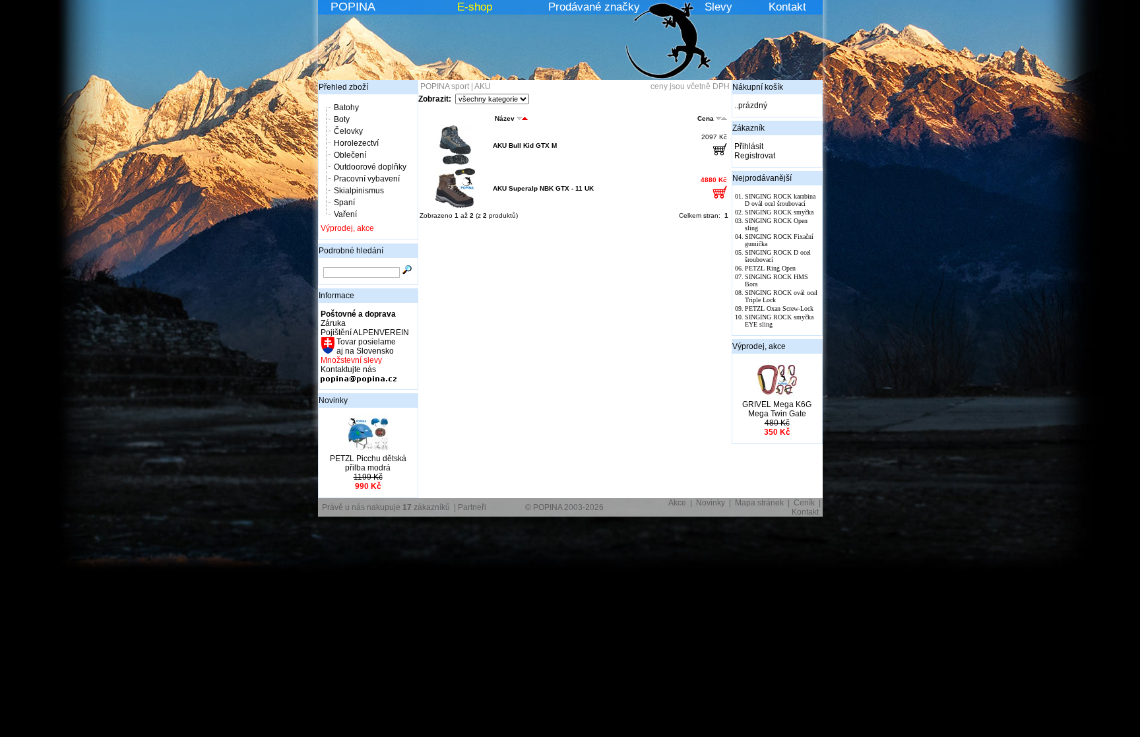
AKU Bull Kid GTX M (525, 145)
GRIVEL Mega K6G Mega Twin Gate (776, 409)
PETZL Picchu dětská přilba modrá (368, 463)
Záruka (333, 323)
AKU (482, 86)
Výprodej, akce (347, 228)
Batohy (346, 107)
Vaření (345, 214)
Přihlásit (748, 146)
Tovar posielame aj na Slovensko (365, 346)
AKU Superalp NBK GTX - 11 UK (543, 188)
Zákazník (748, 128)
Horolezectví (356, 143)
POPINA (353, 6)
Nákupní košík (757, 87)
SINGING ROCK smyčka (779, 212)
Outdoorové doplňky (370, 167)
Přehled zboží (343, 87)
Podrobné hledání (351, 250)
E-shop (474, 7)
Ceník (804, 502)
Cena (705, 118)
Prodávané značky (594, 7)
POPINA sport (444, 86)
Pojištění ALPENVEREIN (365, 332)
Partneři (472, 507)
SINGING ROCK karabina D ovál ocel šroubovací (780, 200)
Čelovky (348, 131)
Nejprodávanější (762, 178)
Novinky (333, 400)
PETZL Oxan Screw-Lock (779, 308)
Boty (342, 119)
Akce (677, 502)
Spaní (344, 202)
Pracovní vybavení (367, 178)
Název (505, 118)
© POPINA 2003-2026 (564, 507)
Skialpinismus (359, 190)
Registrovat (754, 155)
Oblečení (350, 155)
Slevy (718, 7)
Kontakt (787, 7)
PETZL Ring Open (770, 268)
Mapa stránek (759, 502)
